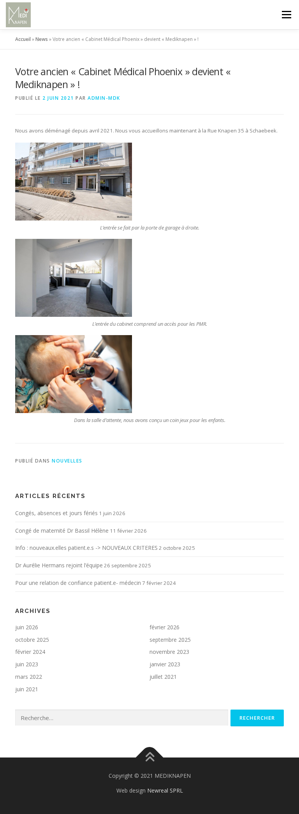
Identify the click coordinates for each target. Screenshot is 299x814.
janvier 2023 (165, 664)
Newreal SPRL (165, 790)
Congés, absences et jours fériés (56, 513)
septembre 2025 (170, 639)
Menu (286, 14)
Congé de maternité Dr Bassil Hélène (62, 530)
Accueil (23, 39)
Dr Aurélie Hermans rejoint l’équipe (59, 565)
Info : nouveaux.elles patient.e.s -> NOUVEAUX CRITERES (86, 547)
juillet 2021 (163, 676)
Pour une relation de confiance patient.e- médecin (78, 582)
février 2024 (30, 651)
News (41, 39)
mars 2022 (28, 676)
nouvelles (67, 460)
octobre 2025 (32, 639)
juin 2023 (26, 664)
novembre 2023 (169, 651)
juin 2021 (26, 689)
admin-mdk (104, 98)
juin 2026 (26, 627)
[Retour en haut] (150, 757)
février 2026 (164, 627)
